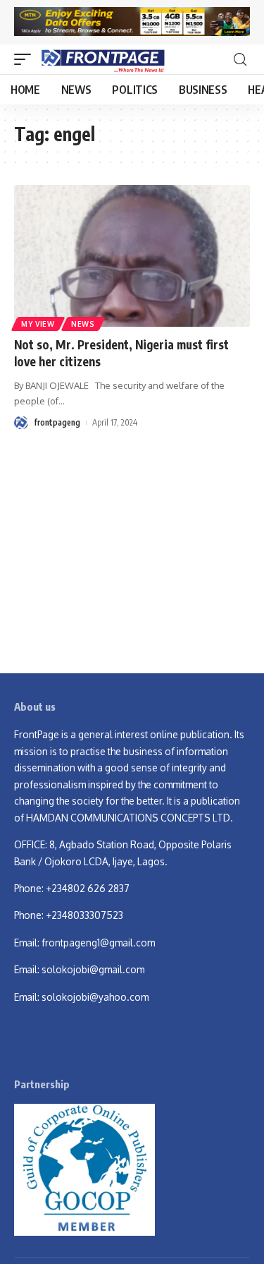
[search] (240, 60)
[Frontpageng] (101, 59)
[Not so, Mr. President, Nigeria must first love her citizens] (132, 256)
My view (38, 324)
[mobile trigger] (26, 59)
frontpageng (57, 422)
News (83, 324)
